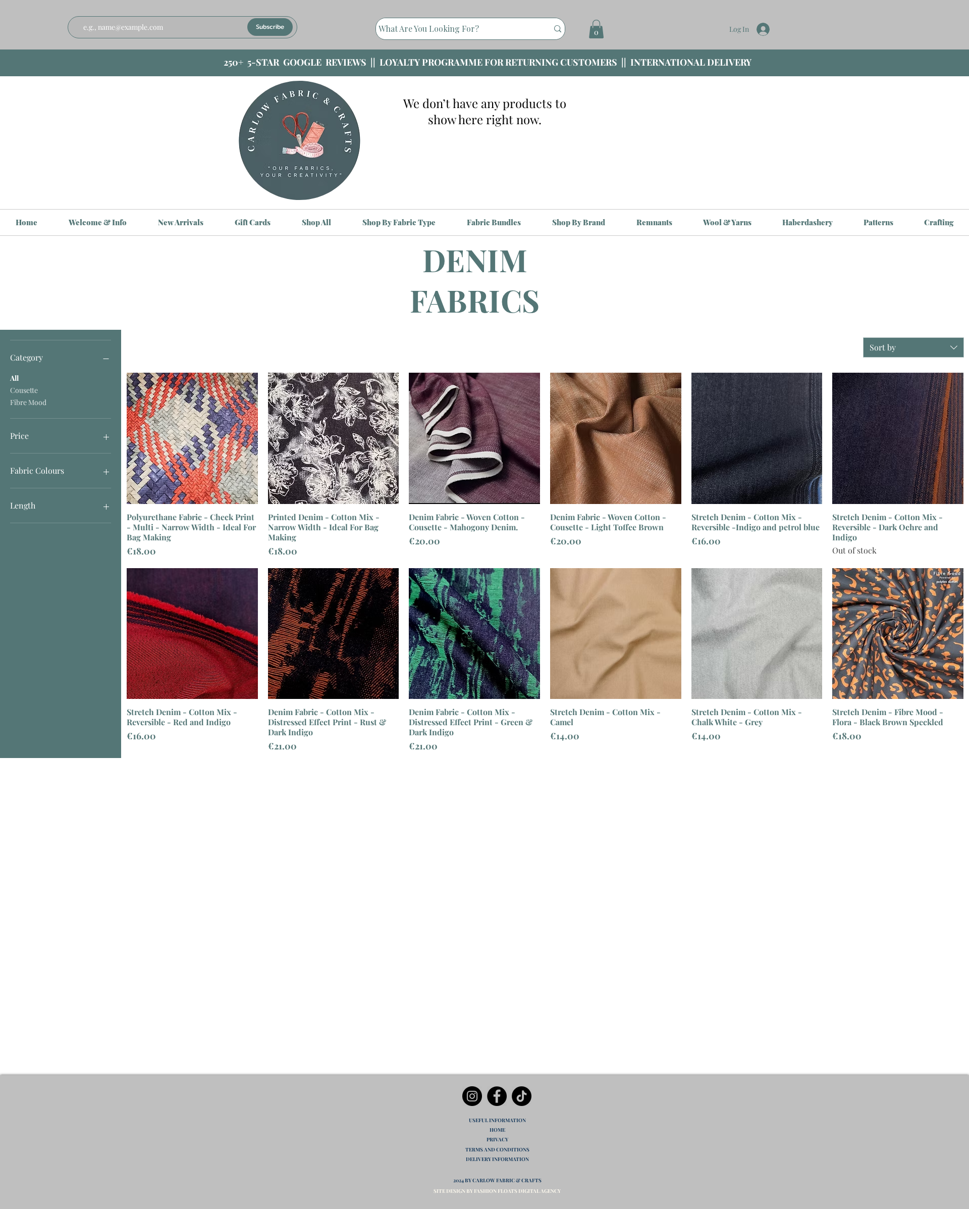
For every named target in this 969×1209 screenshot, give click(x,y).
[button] (596, 29)
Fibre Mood (28, 402)
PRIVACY (497, 1139)
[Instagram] (472, 1096)
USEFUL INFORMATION (497, 1120)
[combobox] (913, 347)
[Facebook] (497, 1096)
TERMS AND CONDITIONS (497, 1149)
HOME (497, 1129)
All (14, 378)
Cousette (24, 390)
